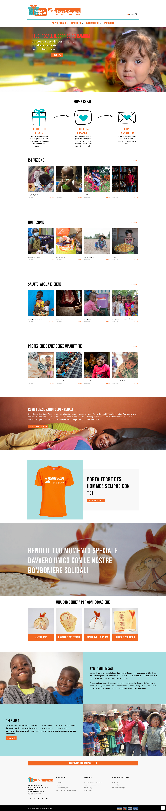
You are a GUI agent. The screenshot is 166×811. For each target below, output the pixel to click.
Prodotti (109, 23)
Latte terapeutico (34, 257)
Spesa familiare (61, 257)
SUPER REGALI (59, 23)
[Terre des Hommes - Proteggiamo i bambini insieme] (54, 10)
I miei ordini (115, 785)
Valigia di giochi (33, 195)
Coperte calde (60, 381)
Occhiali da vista (89, 381)
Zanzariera (59, 319)
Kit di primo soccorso (35, 381)
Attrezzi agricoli (89, 257)
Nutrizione (59, 785)
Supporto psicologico (119, 381)
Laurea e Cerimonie (125, 637)
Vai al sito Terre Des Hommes (92, 785)
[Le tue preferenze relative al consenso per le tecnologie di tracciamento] (163, 808)
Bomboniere (92, 23)
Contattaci (115, 782)
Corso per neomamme (35, 319)
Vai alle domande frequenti (38, 426)
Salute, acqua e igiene (62, 787)
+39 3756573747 (37, 794)
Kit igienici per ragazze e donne (122, 319)
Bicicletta (87, 195)
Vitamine (115, 257)
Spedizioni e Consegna (118, 787)
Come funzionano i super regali (93, 782)
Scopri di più (57, 55)
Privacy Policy (88, 787)
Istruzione (59, 782)
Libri (113, 195)
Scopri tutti (134, 160)
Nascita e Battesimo (69, 637)
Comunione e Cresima (97, 637)
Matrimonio (41, 637)
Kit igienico (88, 319)
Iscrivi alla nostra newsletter (83, 763)
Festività (76, 23)
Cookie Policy (88, 790)
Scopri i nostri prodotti (96, 500)
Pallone (58, 195)
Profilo (131, 14)
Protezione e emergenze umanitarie (66, 790)
